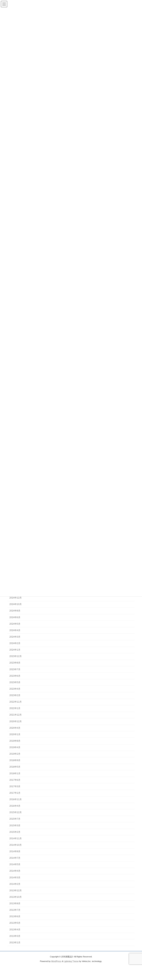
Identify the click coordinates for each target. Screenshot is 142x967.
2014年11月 (15, 838)
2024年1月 (14, 649)
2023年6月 (14, 676)
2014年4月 (14, 871)
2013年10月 (15, 897)
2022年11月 (15, 702)
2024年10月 (15, 604)
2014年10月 (15, 845)
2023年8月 (14, 662)
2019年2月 (14, 754)
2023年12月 (15, 656)
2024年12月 (15, 597)
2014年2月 (14, 884)
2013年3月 (14, 936)
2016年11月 (15, 799)
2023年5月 (14, 682)
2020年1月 (14, 734)
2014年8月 (14, 851)
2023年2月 (14, 695)
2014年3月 (14, 877)
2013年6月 (14, 916)
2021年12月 (15, 714)
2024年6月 (14, 617)
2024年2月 (14, 643)
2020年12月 (15, 721)
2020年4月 (14, 728)
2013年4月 (14, 929)
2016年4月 (14, 806)
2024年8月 (14, 610)
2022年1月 (14, 708)
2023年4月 (14, 689)
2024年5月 (14, 624)
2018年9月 (14, 760)
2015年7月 (14, 819)
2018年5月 (14, 767)
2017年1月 (14, 793)
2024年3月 (14, 637)
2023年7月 (14, 669)
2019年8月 (14, 741)
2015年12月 (15, 812)
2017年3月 (14, 786)
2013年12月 (15, 890)
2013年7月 (14, 910)
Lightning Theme (71, 961)
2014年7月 (14, 858)
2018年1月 (14, 773)
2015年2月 (14, 832)
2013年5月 (14, 923)
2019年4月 (14, 747)
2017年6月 (14, 780)
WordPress (56, 961)
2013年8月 (14, 903)
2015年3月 (14, 825)
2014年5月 (14, 864)
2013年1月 (14, 942)
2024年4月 (14, 630)
